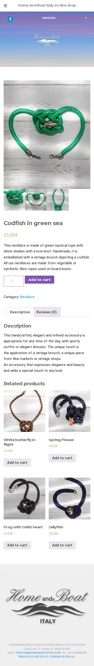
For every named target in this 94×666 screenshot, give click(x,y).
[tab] (20, 312)
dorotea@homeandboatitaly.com (38, 653)
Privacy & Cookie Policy (33, 656)
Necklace (27, 297)
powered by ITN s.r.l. (63, 656)
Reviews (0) (46, 312)
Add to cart (39, 279)
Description (20, 312)
